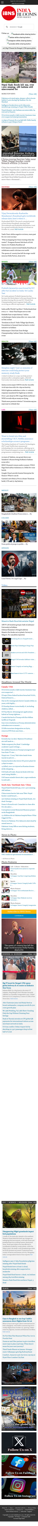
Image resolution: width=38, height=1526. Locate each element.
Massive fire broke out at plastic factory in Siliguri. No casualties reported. (17, 633)
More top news (8, 94)
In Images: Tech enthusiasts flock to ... (22, 891)
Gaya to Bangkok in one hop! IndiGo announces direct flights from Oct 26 (17, 1320)
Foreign (5, 736)
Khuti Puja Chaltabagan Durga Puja (22, 646)
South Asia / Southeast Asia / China (16, 785)
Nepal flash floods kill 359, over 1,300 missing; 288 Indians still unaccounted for (18, 87)
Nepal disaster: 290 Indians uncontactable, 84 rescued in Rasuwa (18, 111)
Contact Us (20, 1510)
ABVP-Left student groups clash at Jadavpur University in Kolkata (18, 626)
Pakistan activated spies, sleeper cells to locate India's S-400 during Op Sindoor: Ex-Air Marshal (18, 100)
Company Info (26, 1517)
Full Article (19, 229)
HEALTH (5, 341)
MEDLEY (5, 491)
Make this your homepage (18, 3)
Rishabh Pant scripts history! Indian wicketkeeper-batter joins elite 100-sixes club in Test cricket (18, 317)
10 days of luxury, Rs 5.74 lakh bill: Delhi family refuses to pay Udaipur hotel (19, 121)
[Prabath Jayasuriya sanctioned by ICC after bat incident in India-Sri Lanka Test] (19, 274)
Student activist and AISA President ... (23, 653)
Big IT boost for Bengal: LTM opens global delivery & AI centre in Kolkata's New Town (18, 985)
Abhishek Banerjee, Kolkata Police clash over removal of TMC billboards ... (18, 155)
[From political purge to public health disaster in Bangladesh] (19, 531)
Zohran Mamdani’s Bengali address (15, 630)
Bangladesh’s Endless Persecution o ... (15, 514)
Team (11, 1508)
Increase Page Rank (19, 1518)
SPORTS (5, 262)
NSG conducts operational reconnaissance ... (18, 855)
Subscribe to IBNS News (19, 911)
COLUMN (5, 518)
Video (4, 585)
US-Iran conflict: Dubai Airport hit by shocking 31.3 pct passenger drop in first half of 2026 (17, 1029)
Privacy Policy (32, 1508)
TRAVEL (5, 1288)
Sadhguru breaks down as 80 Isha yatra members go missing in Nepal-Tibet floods (17, 106)
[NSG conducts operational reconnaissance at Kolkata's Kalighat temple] (19, 845)
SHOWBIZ (6, 187)
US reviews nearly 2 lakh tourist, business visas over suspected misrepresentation (19, 116)
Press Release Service (12, 1511)
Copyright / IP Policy (14, 1517)
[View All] (32, 94)
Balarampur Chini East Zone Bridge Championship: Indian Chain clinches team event (18, 333)
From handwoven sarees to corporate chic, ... (22, 870)
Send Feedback (29, 1510)
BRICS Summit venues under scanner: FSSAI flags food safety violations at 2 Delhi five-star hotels (18, 467)
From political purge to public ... (13, 544)
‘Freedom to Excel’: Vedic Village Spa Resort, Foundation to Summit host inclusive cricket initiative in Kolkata (18, 325)
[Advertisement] (19, 1117)
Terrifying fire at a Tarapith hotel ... (22, 639)
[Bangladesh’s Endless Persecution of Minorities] (19, 502)
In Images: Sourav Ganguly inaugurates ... (23, 906)
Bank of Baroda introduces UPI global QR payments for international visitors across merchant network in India (18, 1021)
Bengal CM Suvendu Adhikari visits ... (23, 660)
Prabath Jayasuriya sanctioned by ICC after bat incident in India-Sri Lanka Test (18, 291)
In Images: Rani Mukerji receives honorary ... (21, 899)
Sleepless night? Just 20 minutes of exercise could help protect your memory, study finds (17, 371)
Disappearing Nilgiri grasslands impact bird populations (18, 1232)
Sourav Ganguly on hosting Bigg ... (22, 667)
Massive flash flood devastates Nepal (18, 621)
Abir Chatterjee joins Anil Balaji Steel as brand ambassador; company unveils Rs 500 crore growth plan (19, 1005)
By (31, 514)
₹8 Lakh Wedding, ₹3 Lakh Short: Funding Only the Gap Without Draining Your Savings (18, 1013)
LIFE (3, 410)
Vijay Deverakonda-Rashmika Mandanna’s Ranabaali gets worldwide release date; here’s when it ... (19, 216)
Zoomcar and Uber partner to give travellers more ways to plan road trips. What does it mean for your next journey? (19, 1344)
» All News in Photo (8, 859)
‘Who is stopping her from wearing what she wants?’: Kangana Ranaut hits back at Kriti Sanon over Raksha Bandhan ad (18, 242)
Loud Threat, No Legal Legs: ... (13, 578)
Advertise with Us (20, 1508)
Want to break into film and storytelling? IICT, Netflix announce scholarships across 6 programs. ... (17, 439)
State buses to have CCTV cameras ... (23, 673)
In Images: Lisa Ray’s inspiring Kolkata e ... (23, 877)
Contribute (19, 916)
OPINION (5, 548)
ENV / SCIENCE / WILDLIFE (14, 1202)
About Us (4, 1508)
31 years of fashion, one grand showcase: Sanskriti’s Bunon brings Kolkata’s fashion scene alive (17, 459)
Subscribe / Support (26, 1511)
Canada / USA (7, 687)
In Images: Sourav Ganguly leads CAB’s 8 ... (23, 884)
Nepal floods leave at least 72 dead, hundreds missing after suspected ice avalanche (16, 1269)
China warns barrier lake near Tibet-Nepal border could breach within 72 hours (19, 161)
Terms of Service (9, 1510)
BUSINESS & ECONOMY (12, 954)
